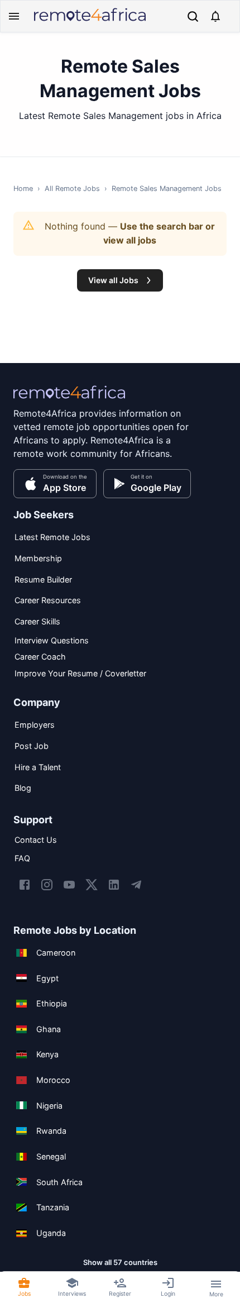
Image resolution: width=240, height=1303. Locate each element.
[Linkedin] (114, 885)
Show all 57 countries (120, 1262)
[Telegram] (136, 885)
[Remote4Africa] (69, 399)
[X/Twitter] (91, 885)
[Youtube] (69, 885)
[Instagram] (47, 885)
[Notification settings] (215, 16)
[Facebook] (24, 885)
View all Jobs (113, 280)
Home (23, 188)
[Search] (192, 16)
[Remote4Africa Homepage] (90, 22)
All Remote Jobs (72, 188)
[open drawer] (14, 16)
